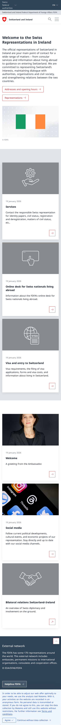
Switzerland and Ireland (20, 19)
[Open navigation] (56, 19)
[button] (56, 641)
